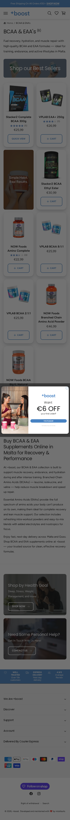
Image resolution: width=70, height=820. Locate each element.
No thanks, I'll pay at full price (48, 425)
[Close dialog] (67, 388)
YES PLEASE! (48, 421)
